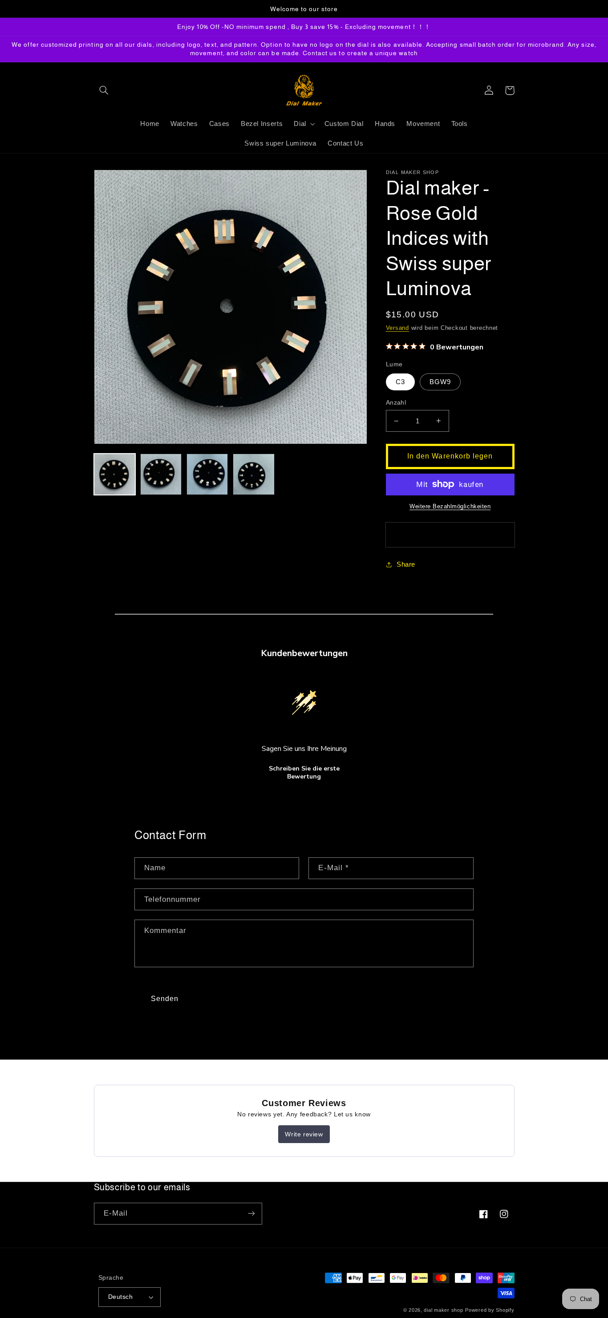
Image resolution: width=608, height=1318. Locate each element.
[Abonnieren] (251, 1214)
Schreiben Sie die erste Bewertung (304, 772)
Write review (304, 1134)
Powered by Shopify (489, 1310)
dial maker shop (443, 1310)
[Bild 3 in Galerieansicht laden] (207, 474)
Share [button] (406, 564)
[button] (104, 90)
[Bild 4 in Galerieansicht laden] (254, 474)
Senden (164, 998)
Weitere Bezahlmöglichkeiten (449, 506)
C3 (400, 381)
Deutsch (120, 1297)
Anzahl (396, 402)
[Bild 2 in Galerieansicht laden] (161, 474)
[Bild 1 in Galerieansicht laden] (115, 474)
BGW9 (440, 381)
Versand (397, 328)
